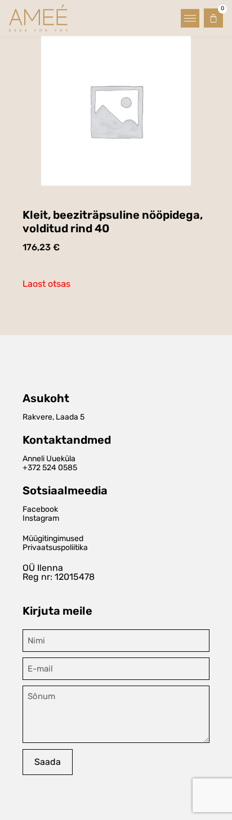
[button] (190, 18)
